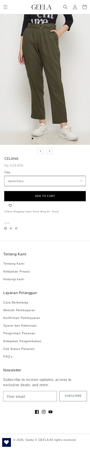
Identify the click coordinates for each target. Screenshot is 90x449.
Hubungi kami (13, 279)
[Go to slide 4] (47, 138)
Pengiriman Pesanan (19, 333)
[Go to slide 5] (52, 138)
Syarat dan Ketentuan (20, 325)
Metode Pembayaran (19, 310)
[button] (5, 7)
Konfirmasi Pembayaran (21, 318)
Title (7, 172)
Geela (30, 440)
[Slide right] (50, 151)
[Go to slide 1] (32, 138)
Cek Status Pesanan (19, 349)
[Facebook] (5, 228)
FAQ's (7, 356)
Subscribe (73, 395)
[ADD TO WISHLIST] (10, 205)
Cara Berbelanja (15, 302)
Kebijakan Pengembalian (22, 341)
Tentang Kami (13, 263)
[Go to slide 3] (42, 138)
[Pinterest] (16, 228)
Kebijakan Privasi (16, 271)
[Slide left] (40, 151)
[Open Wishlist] (6, 442)
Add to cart (45, 196)
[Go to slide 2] (37, 138)
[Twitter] (11, 228)
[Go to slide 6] (57, 138)
